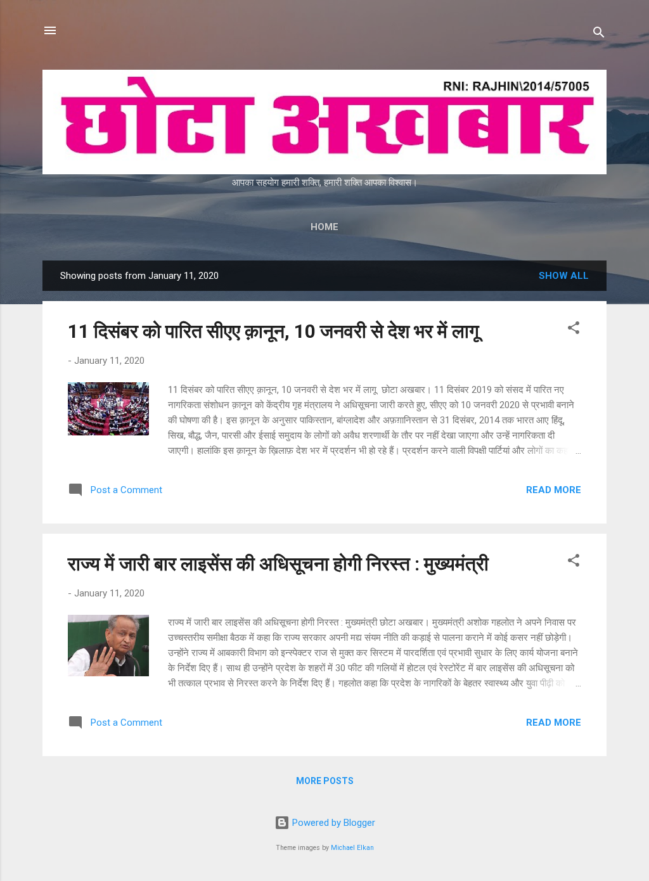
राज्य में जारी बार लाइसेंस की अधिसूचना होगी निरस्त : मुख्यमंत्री (278, 564)
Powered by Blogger (332, 822)
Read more (553, 490)
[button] (573, 330)
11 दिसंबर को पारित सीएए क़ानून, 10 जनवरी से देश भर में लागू (276, 331)
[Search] (599, 34)
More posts (325, 781)
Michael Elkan (352, 848)
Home (324, 227)
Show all (564, 275)
